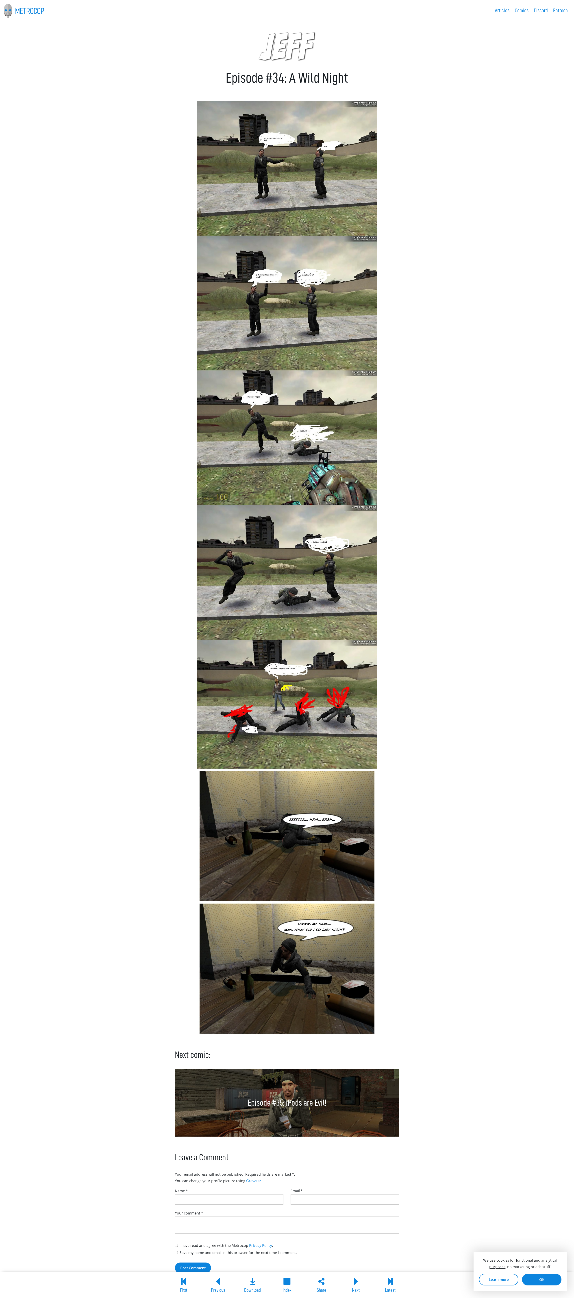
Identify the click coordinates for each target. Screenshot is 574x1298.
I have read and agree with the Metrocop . (226, 1245)
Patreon (560, 10)
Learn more (499, 1279)
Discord (541, 10)
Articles (502, 10)
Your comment (189, 1213)
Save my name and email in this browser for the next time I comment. (238, 1252)
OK (541, 1279)
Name (181, 1190)
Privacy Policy (260, 1245)
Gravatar (253, 1180)
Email (297, 1190)
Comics (521, 10)
